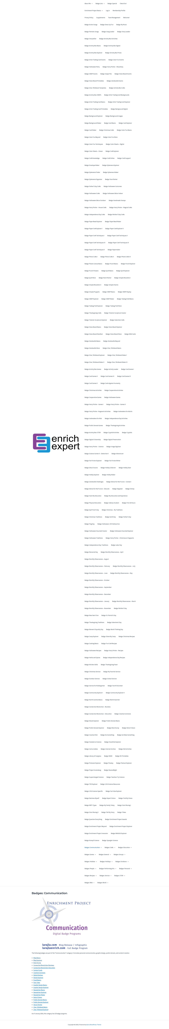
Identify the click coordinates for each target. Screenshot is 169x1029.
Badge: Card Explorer (125, 123)
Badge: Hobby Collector (108, 468)
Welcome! (126, 18)
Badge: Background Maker (93, 123)
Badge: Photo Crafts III (124, 257)
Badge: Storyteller (90, 39)
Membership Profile (119, 11)
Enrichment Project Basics (93, 11)
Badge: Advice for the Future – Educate (97, 489)
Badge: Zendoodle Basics (92, 341)
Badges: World (101, 883)
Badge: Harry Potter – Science (94, 447)
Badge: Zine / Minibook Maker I (117, 355)
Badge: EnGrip (130, 489)
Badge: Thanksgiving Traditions (94, 622)
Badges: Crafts (109, 847)
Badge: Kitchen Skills (91, 665)
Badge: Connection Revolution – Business (98, 707)
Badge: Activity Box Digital (112, 46)
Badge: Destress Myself (92, 798)
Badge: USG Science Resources (110, 784)
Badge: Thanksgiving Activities (115, 425)
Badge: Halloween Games (112, 397)
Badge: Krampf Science (92, 840)
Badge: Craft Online (108, 158)
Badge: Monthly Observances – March (124, 601)
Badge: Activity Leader (111, 369)
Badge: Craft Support (124, 158)
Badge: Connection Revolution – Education (98, 714)
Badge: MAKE (108, 756)
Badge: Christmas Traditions (93, 517)
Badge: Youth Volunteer (115, 686)
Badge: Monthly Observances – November (98, 608)
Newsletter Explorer (39, 992)
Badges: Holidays (105, 861)
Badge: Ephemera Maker (110, 172)
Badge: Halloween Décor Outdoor (95, 200)
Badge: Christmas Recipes (127, 636)
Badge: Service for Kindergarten (95, 686)
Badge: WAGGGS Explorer (119, 833)
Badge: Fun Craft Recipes (109, 643)
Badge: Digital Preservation (112, 440)
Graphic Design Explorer (40, 987)
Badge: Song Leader (108, 32)
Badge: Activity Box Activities (108, 39)
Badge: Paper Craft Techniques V (95, 250)
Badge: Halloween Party (92, 67)
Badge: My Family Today (107, 805)
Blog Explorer (37, 960)
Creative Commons (39, 973)
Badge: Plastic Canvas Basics (93, 264)
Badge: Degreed (117, 489)
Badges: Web (89, 883)
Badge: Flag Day (90, 524)
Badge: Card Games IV (124, 376)
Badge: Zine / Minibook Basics (112, 348)
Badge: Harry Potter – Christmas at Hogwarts (120, 538)
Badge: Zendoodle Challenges (94, 482)
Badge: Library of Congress (93, 756)
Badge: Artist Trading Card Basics (95, 102)
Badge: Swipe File (106, 74)
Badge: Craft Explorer (112, 151)
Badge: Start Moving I (124, 805)
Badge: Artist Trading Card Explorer (119, 102)
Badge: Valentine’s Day (114, 622)
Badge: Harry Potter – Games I (94, 404)
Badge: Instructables (91, 749)
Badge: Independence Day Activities (116, 418)
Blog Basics (36, 958)
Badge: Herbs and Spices (92, 658)
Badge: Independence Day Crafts (95, 214)
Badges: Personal (124, 869)
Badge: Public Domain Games (94, 425)
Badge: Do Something (107, 735)
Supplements (100, 18)
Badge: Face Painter (111, 179)
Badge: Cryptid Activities (111, 432)
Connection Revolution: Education (44, 968)
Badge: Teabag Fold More (114, 306)
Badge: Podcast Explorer (124, 763)
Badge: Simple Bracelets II (93, 285)
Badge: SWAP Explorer (91, 299)
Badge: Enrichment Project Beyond (96, 826)
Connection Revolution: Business (43, 965)
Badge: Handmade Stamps (117, 200)
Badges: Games (89, 854)
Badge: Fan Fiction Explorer (93, 461)
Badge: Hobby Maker (108, 475)
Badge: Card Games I (127, 369)
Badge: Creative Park (91, 735)
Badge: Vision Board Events (123, 74)
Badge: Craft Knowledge (92, 158)
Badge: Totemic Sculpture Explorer (96, 320)
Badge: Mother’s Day (120, 608)
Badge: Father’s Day (125, 517)
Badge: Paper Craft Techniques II (117, 236)
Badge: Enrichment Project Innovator (96, 833)
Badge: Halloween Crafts (92, 193)
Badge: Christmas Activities (93, 390)
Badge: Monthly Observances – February (97, 566)
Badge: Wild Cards (130, 334)
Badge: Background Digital (119, 109)
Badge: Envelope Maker (92, 165)
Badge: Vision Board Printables (94, 81)
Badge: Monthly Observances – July (124, 566)
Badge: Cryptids (127, 432)
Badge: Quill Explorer (123, 271)
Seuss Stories (37, 1005)
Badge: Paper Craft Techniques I (94, 236)
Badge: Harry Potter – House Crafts (95, 207)
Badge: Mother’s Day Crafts (116, 214)
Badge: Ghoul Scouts (91, 468)
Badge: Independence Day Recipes (114, 658)
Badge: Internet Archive (108, 749)
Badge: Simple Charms (111, 285)
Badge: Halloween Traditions (94, 538)
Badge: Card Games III (107, 376)
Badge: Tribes (121, 812)
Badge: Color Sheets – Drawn (94, 151)
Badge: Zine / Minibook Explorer (95, 355)
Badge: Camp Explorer (91, 636)
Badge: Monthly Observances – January (97, 601)
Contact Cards (37, 970)
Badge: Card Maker (90, 130)
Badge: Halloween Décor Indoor (113, 193)
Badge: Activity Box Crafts (117, 88)
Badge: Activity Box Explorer (93, 53)
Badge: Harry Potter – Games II (116, 404)
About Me (88, 3)
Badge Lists (99, 3)
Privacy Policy (89, 18)
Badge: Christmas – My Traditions (112, 510)
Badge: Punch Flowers (91, 271)
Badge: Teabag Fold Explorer (94, 306)
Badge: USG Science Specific (94, 791)
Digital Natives (38, 975)
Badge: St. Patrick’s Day (108, 615)
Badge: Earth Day (110, 517)
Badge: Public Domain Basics (111, 721)
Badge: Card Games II (91, 376)
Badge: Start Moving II (91, 812)
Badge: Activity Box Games (93, 369)
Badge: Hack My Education (93, 496)
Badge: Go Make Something (125, 735)
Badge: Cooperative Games (93, 397)
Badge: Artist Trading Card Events (95, 60)
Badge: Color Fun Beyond (92, 137)
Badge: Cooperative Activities (114, 390)
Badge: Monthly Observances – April (112, 552)
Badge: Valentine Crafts (117, 320)
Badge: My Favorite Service (111, 672)
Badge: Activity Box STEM (93, 432)
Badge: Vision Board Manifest (94, 334)
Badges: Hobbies (90, 861)
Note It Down (37, 997)
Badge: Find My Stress (125, 798)
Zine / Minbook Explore (40, 1010)
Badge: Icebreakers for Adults (123, 411)
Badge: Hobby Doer (125, 468)
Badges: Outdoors (121, 861)
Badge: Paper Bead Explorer (93, 222)
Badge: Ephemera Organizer (93, 179)
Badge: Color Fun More (110, 137)
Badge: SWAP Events (91, 74)
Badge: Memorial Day (91, 552)
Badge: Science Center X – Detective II (97, 454)
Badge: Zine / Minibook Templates (95, 88)
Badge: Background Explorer (94, 116)
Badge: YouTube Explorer (114, 791)
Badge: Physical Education (93, 503)
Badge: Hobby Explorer (92, 475)
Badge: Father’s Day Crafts (93, 186)
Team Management (114, 18)
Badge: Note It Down (128, 728)
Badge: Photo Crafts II (107, 257)
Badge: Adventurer (117, 454)
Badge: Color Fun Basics (124, 130)
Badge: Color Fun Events (116, 60)
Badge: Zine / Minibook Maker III (117, 362)
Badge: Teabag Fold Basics (125, 299)
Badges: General (104, 854)
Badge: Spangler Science (110, 840)
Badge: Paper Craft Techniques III (95, 243)
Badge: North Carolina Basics (93, 700)
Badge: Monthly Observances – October (97, 580)
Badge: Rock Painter (105, 278)
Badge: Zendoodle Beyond (111, 341)
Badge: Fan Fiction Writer (112, 461)
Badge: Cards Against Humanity (110, 383)
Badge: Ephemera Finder (92, 172)
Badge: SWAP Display (124, 292)
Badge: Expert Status (109, 798)
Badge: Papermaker (114, 250)
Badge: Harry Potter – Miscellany (113, 67)
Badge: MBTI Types (91, 805)
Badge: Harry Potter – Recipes (113, 651)
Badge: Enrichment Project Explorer (121, 826)
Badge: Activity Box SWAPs (93, 95)
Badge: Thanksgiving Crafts (93, 313)
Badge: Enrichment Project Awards (116, 819)
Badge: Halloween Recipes (93, 651)
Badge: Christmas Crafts (106, 130)
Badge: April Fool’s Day (92, 510)
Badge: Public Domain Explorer (94, 728)
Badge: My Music (121, 25)
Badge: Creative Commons (123, 714)
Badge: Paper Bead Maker (113, 222)
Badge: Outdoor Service (92, 679)
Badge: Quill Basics (107, 271)
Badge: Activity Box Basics (93, 46)
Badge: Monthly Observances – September (98, 587)
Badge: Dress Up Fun (106, 25)
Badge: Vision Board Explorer (113, 327)
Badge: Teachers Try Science (115, 777)
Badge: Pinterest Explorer (93, 763)
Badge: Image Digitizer (114, 447)
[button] (92, 3)
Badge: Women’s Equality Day (94, 629)
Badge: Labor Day (116, 545)
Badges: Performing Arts (106, 869)
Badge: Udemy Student (111, 503)
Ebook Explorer (38, 978)
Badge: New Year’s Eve (91, 615)
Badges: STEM (118, 876)
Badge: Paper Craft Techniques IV (118, 243)
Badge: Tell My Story (107, 812)
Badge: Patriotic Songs (92, 32)
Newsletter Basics (39, 990)
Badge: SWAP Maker (107, 299)
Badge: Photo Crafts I (91, 257)
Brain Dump (37, 963)
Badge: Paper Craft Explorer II (114, 229)
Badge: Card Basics (110, 123)
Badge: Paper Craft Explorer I (93, 229)
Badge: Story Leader (123, 32)
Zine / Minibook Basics (40, 1007)
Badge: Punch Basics (111, 264)
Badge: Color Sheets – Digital (115, 144)
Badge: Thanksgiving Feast (109, 665)
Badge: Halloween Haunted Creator (96, 531)
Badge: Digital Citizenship (93, 440)
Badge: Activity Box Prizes (113, 53)
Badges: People (89, 869)
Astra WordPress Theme (94, 1024)
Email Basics (37, 980)
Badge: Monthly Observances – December (98, 594)
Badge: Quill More (90, 278)
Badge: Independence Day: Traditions (96, 545)
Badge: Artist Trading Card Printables (96, 109)
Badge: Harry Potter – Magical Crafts (120, 207)
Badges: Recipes (90, 876)
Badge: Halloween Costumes (113, 186)
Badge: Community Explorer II (115, 693)
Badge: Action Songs (91, 25)
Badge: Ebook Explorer (92, 721)
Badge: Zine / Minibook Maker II (94, 362)
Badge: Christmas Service (92, 672)
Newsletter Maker (39, 995)
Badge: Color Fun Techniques (94, 144)
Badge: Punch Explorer (128, 264)
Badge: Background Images (114, 116)
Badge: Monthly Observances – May (121, 573)
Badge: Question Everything (93, 819)
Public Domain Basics (40, 1000)
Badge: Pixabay (108, 763)
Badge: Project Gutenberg (93, 770)
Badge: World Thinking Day (114, 629)
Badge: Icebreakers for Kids (93, 418)
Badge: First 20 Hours (128, 503)
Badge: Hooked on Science (93, 742)
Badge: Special (112, 3)
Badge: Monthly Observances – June (96, 573)
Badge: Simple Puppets (92, 292)
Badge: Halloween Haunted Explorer (121, 531)
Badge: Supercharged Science (94, 777)
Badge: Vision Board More (114, 334)
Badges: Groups (118, 854)
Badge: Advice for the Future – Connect (118, 482)
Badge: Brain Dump (113, 728)
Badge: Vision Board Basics (93, 327)
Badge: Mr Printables (121, 756)
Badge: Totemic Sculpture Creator (115, 313)
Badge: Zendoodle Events (115, 81)
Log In (108, 11)
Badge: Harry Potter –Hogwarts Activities (98, 411)
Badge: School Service (110, 679)
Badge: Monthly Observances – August (97, 559)
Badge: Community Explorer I (94, 693)
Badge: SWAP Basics (109, 292)
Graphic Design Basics (40, 985)
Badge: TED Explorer (91, 784)
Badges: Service (105, 876)
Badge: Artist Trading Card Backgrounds (116, 95)
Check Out (123, 3)
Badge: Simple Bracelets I (122, 278)
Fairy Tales (36, 983)
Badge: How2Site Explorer (112, 742)
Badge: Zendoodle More (92, 348)
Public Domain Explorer (40, 1002)
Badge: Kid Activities (125, 749)
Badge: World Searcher (112, 700)
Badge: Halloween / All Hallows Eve (109, 524)
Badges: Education (124, 847)
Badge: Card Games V (91, 383)
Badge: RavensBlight (110, 770)
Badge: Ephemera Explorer (110, 165)
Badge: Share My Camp (108, 636)
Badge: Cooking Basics (91, 643)
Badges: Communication (92, 847)
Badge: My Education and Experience (115, 496)
